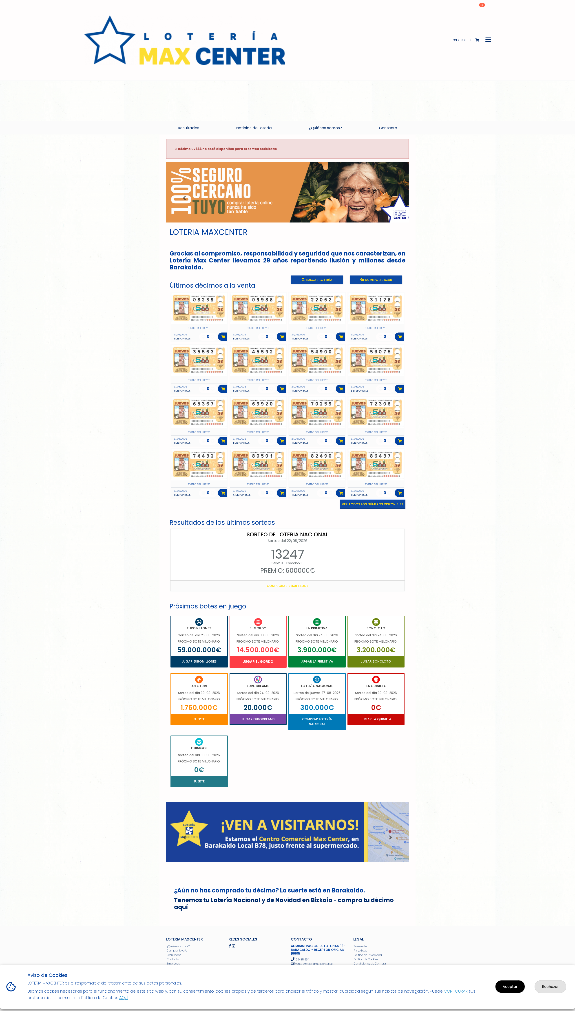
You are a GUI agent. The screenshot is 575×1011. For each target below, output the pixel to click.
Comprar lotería (177, 950)
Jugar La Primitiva (317, 661)
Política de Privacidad (368, 955)
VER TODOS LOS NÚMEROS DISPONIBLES (372, 504)
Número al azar (378, 280)
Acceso (464, 40)
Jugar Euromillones (199, 661)
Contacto (173, 959)
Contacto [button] (388, 127)
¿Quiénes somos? (178, 946)
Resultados (174, 955)
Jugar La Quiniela (376, 719)
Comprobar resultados (287, 586)
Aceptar (510, 986)
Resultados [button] (188, 127)
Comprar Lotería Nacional (317, 721)
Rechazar (550, 986)
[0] (479, 40)
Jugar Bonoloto (376, 661)
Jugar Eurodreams (257, 719)
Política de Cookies (366, 959)
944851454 (302, 959)
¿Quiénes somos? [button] (325, 127)
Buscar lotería (318, 280)
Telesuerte (360, 946)
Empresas (173, 963)
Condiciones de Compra (370, 963)
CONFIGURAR (456, 991)
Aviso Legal (361, 950)
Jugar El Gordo (258, 661)
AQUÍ (123, 997)
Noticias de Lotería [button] (254, 127)
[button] (184, 198)
